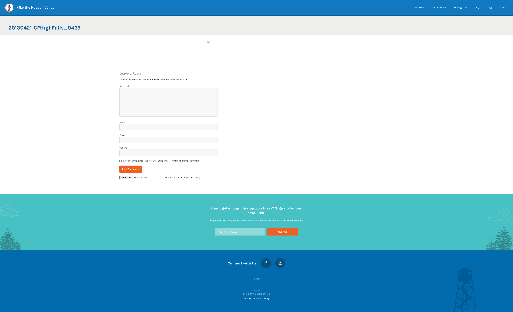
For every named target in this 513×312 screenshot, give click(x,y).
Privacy (256, 278)
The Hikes (418, 7)
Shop (502, 7)
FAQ (477, 7)
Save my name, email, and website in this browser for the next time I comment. (161, 161)
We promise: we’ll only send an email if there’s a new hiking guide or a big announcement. (256, 220)
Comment (125, 86)
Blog (489, 7)
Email (123, 135)
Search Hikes (439, 7)
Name (123, 122)
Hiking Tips (460, 7)
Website (123, 148)
